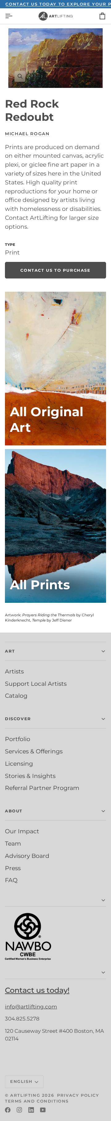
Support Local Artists (36, 683)
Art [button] (10, 651)
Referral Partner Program (42, 787)
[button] (55, 900)
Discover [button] (18, 718)
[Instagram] (19, 1110)
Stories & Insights (30, 776)
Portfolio (17, 739)
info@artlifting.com (31, 1007)
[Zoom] (55, 58)
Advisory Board (27, 855)
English (21, 1081)
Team (13, 843)
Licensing (19, 763)
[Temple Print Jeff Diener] (55, 526)
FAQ (11, 880)
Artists (14, 671)
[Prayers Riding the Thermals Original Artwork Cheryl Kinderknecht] (55, 368)
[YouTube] (43, 1110)
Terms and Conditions (37, 1101)
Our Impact (22, 831)
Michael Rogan (27, 133)
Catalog (16, 695)
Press (13, 868)
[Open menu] (14, 16)
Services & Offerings (34, 751)
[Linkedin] (31, 1110)
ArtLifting (25, 1095)
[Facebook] (7, 1110)
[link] (55, 270)
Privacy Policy (78, 1095)
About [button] (14, 810)
